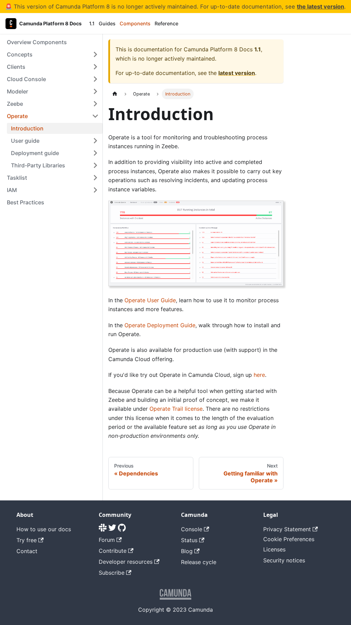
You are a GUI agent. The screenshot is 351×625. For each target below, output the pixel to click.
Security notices (284, 560)
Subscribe (111, 572)
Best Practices (25, 202)
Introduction (27, 128)
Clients (16, 66)
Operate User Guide (150, 300)
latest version (236, 72)
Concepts (20, 54)
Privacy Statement (287, 529)
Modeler (17, 91)
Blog (187, 551)
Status (189, 540)
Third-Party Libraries (38, 165)
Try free (26, 540)
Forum (107, 539)
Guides (107, 23)
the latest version (320, 6)
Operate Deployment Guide (159, 325)
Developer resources (126, 561)
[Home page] (114, 94)
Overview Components (37, 42)
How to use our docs (43, 529)
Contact (26, 551)
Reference (166, 23)
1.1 (92, 23)
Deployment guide (35, 153)
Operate (17, 116)
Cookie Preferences (288, 539)
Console (191, 529)
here (259, 374)
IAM (12, 190)
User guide (25, 140)
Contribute (112, 550)
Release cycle (198, 562)
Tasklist (17, 177)
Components (135, 23)
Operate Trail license (176, 408)
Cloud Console (26, 79)
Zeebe (15, 103)
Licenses (274, 549)
